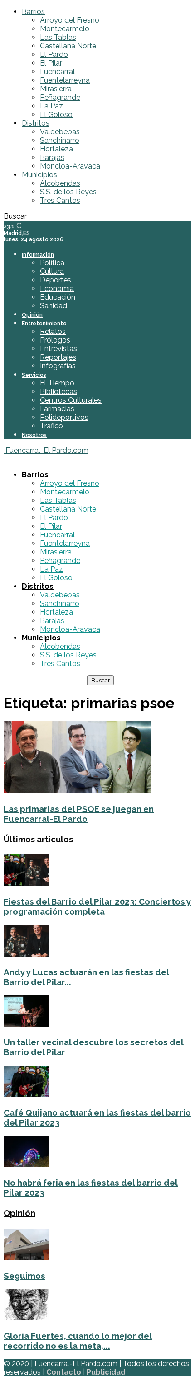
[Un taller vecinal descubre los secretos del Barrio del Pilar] (26, 1024)
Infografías (58, 365)
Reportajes (58, 357)
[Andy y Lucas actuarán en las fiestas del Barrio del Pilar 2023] (26, 954)
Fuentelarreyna (65, 80)
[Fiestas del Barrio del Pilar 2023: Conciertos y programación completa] (26, 883)
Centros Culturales (71, 400)
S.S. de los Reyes (68, 192)
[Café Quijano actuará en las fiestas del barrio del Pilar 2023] (26, 1094)
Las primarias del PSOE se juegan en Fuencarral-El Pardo (79, 814)
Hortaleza (56, 149)
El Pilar (51, 63)
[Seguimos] (26, 1257)
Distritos (35, 123)
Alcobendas (60, 183)
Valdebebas (60, 131)
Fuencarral (57, 71)
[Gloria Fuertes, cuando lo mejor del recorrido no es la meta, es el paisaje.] (26, 1318)
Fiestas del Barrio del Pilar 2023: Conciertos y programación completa (97, 906)
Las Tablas (58, 37)
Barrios (33, 11)
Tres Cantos (60, 200)
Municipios (39, 174)
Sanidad (53, 305)
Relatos (53, 331)
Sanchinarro (59, 140)
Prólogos (55, 340)
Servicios (34, 375)
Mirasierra (56, 88)
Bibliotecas (58, 391)
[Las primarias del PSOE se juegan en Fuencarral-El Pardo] (77, 791)
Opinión (32, 315)
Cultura (52, 271)
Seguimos (24, 1276)
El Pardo (54, 54)
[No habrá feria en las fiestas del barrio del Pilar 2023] (26, 1164)
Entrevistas (58, 348)
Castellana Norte (68, 46)
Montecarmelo (64, 28)
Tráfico (51, 426)
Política (52, 262)
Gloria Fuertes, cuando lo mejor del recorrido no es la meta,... (78, 1341)
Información (38, 255)
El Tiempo (57, 383)
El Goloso (56, 114)
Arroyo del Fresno (69, 20)
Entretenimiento (44, 323)
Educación (57, 297)
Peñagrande (60, 97)
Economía (57, 288)
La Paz (51, 106)
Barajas (52, 157)
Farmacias (57, 408)
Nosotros (34, 435)
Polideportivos (64, 417)
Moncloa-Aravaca (70, 166)
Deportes (55, 280)
